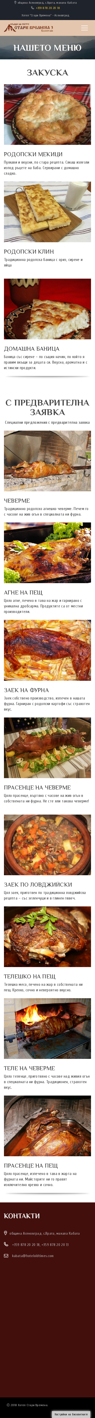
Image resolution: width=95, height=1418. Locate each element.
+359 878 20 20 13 (55, 1245)
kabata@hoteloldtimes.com (33, 1256)
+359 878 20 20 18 (48, 8)
